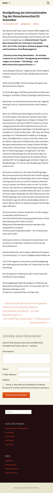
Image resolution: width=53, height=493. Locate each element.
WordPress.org (11, 472)
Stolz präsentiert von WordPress (26, 488)
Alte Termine (10, 436)
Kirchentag (9, 432)
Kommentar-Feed (12, 468)
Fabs (37, 24)
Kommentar (9, 351)
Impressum (9, 444)
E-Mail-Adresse (10, 374)
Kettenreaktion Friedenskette (16, 428)
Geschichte (9, 440)
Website (6, 380)
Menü (5, 3)
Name (6, 369)
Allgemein (27, 24)
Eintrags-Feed (10, 465)
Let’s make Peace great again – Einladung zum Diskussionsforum (26, 320)
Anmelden (9, 461)
